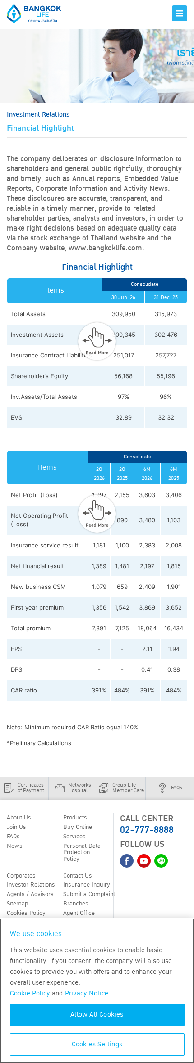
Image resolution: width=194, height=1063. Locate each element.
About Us (19, 817)
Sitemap (17, 903)
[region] (97, 990)
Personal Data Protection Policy (82, 852)
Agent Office (79, 913)
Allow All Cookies (96, 1014)
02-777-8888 (147, 830)
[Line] (161, 861)
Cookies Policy (26, 913)
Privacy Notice (86, 993)
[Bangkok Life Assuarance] (41, 13)
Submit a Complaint (89, 894)
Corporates (21, 875)
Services (74, 836)
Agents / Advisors (30, 894)
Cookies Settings (97, 1044)
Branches (75, 903)
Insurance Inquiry (86, 884)
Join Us (16, 827)
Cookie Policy (30, 993)
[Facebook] (127, 861)
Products (75, 817)
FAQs (13, 836)
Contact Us (77, 875)
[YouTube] (144, 861)
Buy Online (77, 827)
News (15, 845)
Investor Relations (31, 884)
